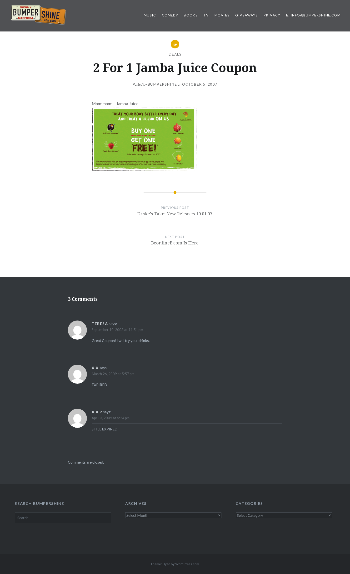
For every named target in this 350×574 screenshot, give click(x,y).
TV (206, 15)
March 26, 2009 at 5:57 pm (113, 374)
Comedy (170, 15)
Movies (222, 15)
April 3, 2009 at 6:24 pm (111, 418)
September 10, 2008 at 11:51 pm (117, 329)
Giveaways (246, 15)
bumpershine (162, 84)
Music (150, 15)
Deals (175, 54)
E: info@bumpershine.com (313, 15)
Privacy (272, 15)
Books (191, 15)
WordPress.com (187, 564)
